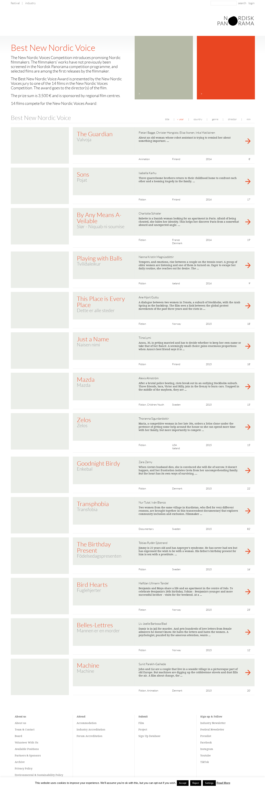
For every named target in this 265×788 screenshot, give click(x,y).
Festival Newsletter (212, 729)
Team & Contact (24, 729)
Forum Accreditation (89, 736)
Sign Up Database (149, 736)
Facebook (206, 742)
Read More (223, 782)
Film (141, 723)
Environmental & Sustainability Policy (39, 775)
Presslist (205, 736)
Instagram (206, 749)
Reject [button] (195, 783)
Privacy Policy (23, 768)
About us (20, 723)
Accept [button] (182, 783)
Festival (15, 3)
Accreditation (96, 729)
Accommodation (87, 723)
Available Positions (27, 749)
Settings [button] (209, 783)
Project (142, 729)
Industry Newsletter (213, 723)
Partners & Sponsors (28, 755)
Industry (30, 3)
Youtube (205, 755)
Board (18, 736)
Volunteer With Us (26, 742)
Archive (20, 762)
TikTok (204, 762)
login (251, 3)
